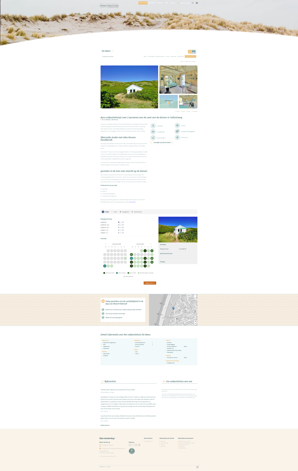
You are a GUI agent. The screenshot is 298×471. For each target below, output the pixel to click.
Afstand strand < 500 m (184, 441)
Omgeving (160, 2)
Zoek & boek (187, 61)
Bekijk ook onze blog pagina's (114, 317)
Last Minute (102, 466)
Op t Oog (163, 446)
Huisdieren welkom (184, 444)
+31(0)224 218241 (107, 445)
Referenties (181, 56)
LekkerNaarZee (149, 441)
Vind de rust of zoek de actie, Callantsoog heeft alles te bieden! (123, 309)
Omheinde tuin (183, 448)
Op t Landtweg (164, 443)
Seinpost (163, 441)
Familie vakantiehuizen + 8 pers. (187, 443)
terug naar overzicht (108, 56)
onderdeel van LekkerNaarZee (108, 456)
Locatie (167, 56)
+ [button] (195, 321)
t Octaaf (163, 444)
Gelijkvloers (182, 446)
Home (181, 61)
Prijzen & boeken (189, 56)
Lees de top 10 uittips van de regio (115, 313)
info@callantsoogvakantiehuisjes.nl (113, 448)
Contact (108, 466)
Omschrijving (151, 56)
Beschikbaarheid (160, 56)
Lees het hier (132, 202)
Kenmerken (173, 56)
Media (145, 56)
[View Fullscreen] (195, 296)
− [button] (195, 324)
